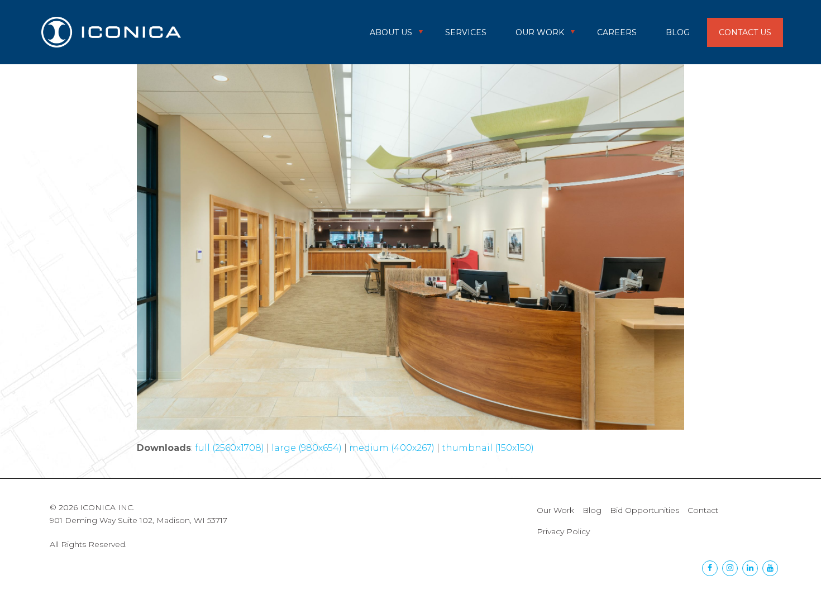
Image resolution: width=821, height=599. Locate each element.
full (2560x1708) (229, 448)
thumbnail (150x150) (488, 448)
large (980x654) (306, 448)
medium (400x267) (392, 448)
